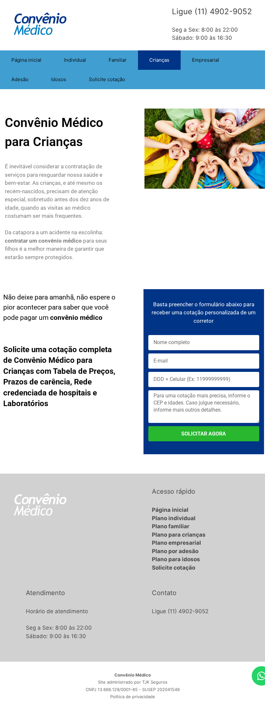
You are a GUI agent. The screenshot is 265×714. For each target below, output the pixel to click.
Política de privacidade (132, 696)
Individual (75, 60)
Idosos (58, 79)
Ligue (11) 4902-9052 (180, 611)
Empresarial (205, 60)
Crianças (159, 60)
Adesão (19, 79)
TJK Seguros (154, 682)
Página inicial (26, 60)
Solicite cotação (107, 79)
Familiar (118, 60)
